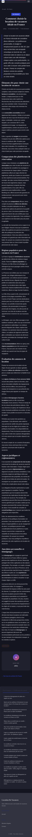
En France (9, 9)
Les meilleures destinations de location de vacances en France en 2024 (15, 716)
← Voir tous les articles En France (12, 676)
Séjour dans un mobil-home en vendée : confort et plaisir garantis (14, 722)
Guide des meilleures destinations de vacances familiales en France (13, 762)
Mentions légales (6, 823)
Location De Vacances (10, 800)
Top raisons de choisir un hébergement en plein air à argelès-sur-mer (15, 775)
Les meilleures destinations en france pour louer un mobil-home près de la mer (15, 750)
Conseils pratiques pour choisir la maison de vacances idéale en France (15, 756)
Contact (4, 826)
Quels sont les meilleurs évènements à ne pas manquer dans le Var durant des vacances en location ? (16, 703)
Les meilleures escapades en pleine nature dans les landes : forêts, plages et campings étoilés (15, 768)
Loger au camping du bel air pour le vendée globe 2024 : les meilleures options (15, 733)
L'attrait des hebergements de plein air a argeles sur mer (14, 697)
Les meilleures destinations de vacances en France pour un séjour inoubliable (15, 710)
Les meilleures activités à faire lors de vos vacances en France (15, 744)
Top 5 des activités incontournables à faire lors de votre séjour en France (15, 727)
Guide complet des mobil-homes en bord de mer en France (15, 739)
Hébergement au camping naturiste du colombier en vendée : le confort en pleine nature (15, 781)
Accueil (4, 9)
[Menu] (28, 1)
